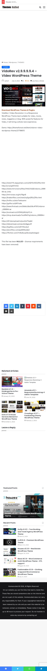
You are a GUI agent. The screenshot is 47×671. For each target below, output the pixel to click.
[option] (23, 505)
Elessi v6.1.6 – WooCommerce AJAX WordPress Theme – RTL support (30, 561)
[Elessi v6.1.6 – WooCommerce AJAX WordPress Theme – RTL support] (9, 561)
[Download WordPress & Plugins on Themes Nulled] (11, 7)
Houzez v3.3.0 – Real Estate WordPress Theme (22, 2)
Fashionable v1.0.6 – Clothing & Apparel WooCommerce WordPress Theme (30, 571)
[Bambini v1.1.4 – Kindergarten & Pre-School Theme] (12, 381)
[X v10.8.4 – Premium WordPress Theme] (9, 542)
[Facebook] (6, 306)
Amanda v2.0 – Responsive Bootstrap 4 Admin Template (34, 392)
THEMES (21, 62)
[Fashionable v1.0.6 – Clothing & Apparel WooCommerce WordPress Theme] (9, 572)
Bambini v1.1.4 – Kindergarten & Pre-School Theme (10, 391)
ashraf (7, 81)
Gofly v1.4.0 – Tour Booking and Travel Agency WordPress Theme (30, 531)
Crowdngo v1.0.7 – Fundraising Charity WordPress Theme (32, 415)
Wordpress (13, 62)
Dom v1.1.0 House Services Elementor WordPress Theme (10, 417)
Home (5, 62)
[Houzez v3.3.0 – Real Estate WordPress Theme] (9, 552)
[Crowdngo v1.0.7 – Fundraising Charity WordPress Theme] (34, 406)
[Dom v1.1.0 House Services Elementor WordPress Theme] (12, 406)
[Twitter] (11, 306)
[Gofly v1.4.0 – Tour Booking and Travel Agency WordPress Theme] (9, 531)
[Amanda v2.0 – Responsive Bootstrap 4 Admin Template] (34, 382)
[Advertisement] (23, 35)
